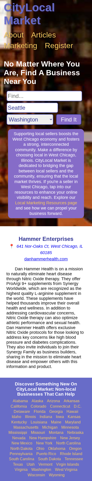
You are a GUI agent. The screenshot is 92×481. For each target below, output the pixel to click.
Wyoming (57, 475)
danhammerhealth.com (46, 259)
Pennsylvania (21, 454)
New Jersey (70, 438)
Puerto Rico (46, 454)
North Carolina (68, 443)
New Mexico (22, 443)
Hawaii (72, 412)
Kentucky (19, 422)
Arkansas (71, 401)
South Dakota (49, 459)
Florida (40, 412)
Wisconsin (36, 475)
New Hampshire (42, 438)
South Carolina (21, 459)
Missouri (38, 433)
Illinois (30, 417)
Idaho (16, 417)
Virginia (21, 470)
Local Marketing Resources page (46, 203)
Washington (41, 470)
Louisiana (39, 422)
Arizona (53, 401)
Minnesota (70, 427)
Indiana (46, 417)
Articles (43, 35)
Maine (56, 422)
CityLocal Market (29, 14)
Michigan (50, 427)
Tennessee (74, 459)
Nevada (18, 438)
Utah (31, 464)
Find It (69, 119)
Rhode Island (71, 454)
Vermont (45, 464)
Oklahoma (56, 449)
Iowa (60, 417)
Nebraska (75, 433)
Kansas (74, 417)
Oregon (75, 449)
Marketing (20, 45)
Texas (18, 464)
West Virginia (66, 470)
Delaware (22, 412)
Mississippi (17, 433)
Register (59, 45)
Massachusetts (25, 427)
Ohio (40, 449)
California (19, 406)
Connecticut (60, 406)
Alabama (20, 401)
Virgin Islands (67, 464)
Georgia (56, 412)
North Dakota (21, 449)
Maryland (73, 422)
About (14, 35)
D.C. (77, 406)
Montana (56, 433)
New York (44, 443)
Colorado (38, 406)
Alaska (37, 401)
